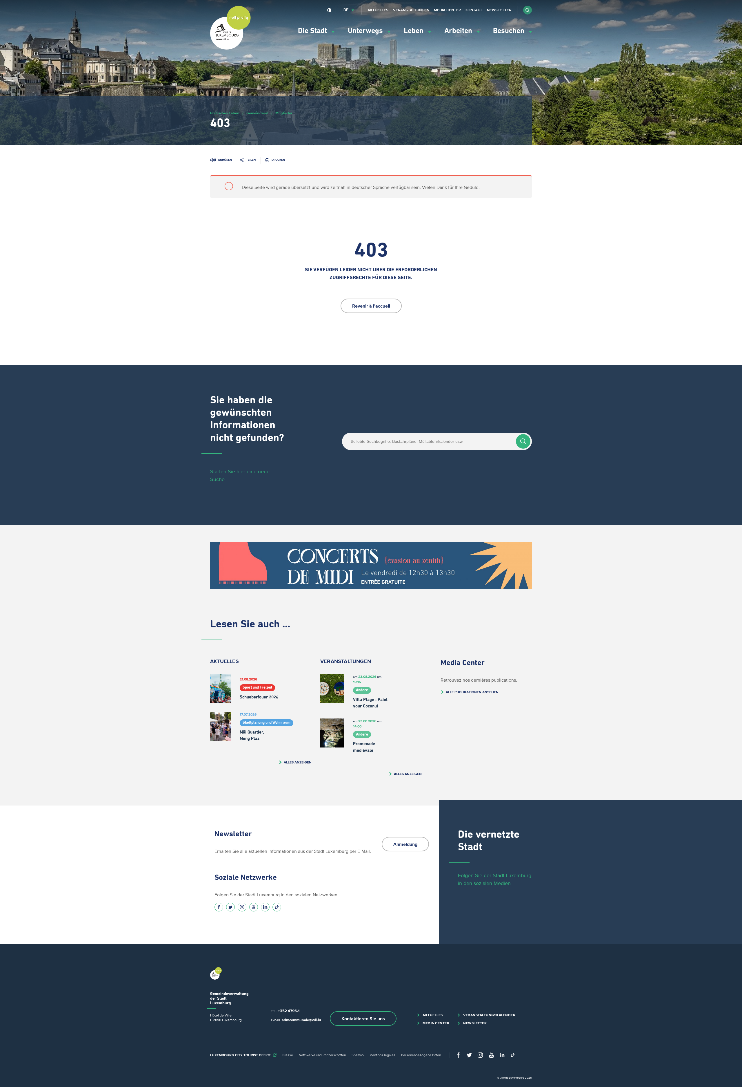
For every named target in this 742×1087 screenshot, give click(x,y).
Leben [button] (414, 31)
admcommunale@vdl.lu (301, 1020)
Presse (287, 1055)
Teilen (251, 159)
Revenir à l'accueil (371, 305)
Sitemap (358, 1055)
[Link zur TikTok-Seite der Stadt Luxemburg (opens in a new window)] (276, 907)
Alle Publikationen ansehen (472, 692)
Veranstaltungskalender (489, 1015)
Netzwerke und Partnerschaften (322, 1055)
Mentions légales (382, 1055)
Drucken (278, 159)
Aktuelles (378, 10)
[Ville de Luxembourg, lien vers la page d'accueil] (230, 48)
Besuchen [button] (509, 31)
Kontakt (473, 10)
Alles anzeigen (298, 762)
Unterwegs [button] (366, 31)
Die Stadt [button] (313, 31)
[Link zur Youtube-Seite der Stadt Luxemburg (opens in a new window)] (253, 907)
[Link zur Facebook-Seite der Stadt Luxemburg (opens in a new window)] (218, 907)
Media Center (447, 10)
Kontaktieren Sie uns (363, 1018)
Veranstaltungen (411, 10)
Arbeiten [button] (459, 31)
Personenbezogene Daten (421, 1055)
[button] (527, 10)
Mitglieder (283, 113)
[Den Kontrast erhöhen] (329, 10)
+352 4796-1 (288, 1011)
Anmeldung (405, 844)
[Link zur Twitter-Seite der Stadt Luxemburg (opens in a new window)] (230, 907)
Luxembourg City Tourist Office (240, 1055)
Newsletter (499, 10)
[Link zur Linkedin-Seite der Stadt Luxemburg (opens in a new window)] (265, 907)
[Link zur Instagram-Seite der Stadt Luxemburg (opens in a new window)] (242, 907)
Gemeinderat (257, 113)
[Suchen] (523, 441)
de (346, 10)
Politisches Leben (224, 113)
